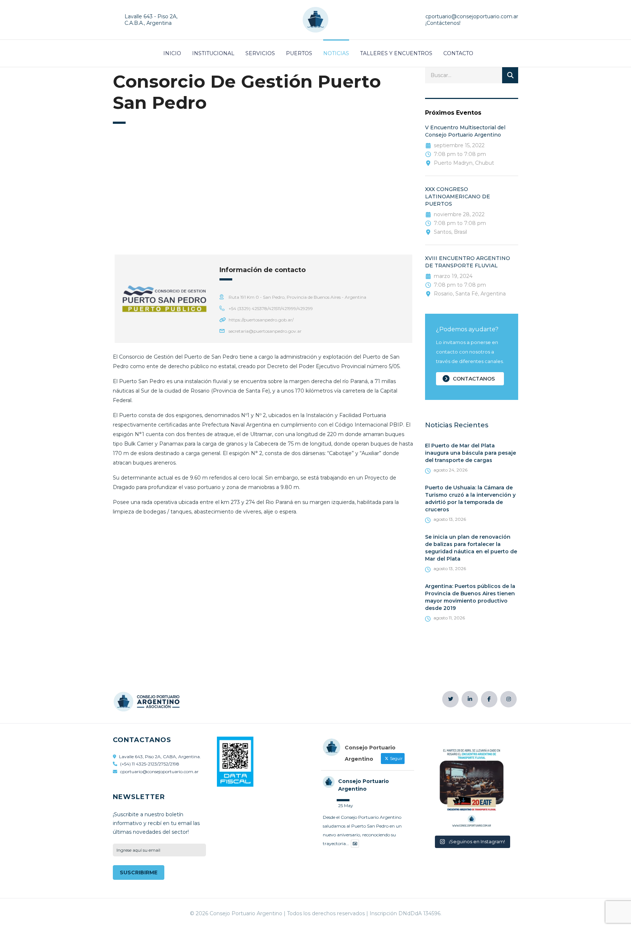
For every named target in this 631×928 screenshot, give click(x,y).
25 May (345, 805)
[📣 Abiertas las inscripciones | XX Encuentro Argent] (471, 784)
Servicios (260, 53)
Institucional (213, 53)
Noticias (336, 53)
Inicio (172, 53)
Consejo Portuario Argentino (363, 785)
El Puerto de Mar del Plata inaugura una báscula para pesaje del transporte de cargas (470, 452)
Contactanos (474, 378)
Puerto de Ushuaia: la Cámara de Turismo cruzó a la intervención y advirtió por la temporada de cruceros (470, 498)
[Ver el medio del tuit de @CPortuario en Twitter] (355, 844)
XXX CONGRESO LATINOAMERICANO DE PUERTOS (457, 196)
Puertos (299, 53)
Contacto (458, 53)
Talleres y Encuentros (396, 53)
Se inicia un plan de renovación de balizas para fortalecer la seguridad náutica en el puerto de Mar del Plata (471, 548)
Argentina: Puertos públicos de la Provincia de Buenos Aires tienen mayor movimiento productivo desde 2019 (470, 597)
